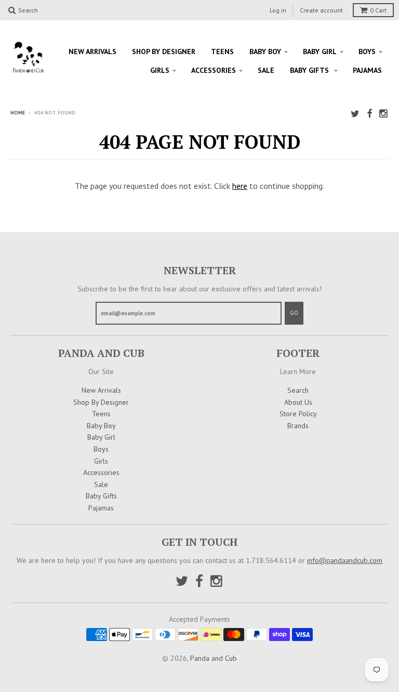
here (239, 186)
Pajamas (367, 70)
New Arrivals (92, 51)
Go (294, 312)
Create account (321, 10)
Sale (266, 70)
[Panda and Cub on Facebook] (369, 113)
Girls (159, 70)
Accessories (213, 70)
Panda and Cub (213, 658)
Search (298, 390)
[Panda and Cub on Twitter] (355, 113)
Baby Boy (265, 51)
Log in (278, 10)
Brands (298, 425)
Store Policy (298, 413)
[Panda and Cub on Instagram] (384, 113)
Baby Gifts (310, 70)
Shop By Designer (163, 51)
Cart (378, 10)
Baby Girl (320, 51)
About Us (298, 402)
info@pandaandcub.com (344, 560)
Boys (367, 51)
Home (17, 112)
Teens (222, 51)
